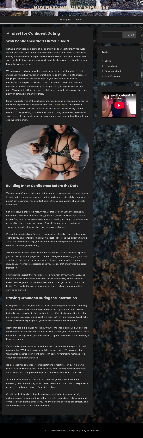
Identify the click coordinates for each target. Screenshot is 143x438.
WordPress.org (112, 76)
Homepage (65, 19)
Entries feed (111, 65)
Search (131, 35)
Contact (79, 19)
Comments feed (113, 71)
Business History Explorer (71, 7)
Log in (108, 60)
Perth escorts (60, 104)
